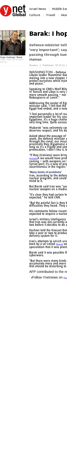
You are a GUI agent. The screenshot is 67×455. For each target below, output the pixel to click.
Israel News (37, 9)
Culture (34, 15)
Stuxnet (59, 244)
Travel (50, 15)
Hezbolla (33, 158)
